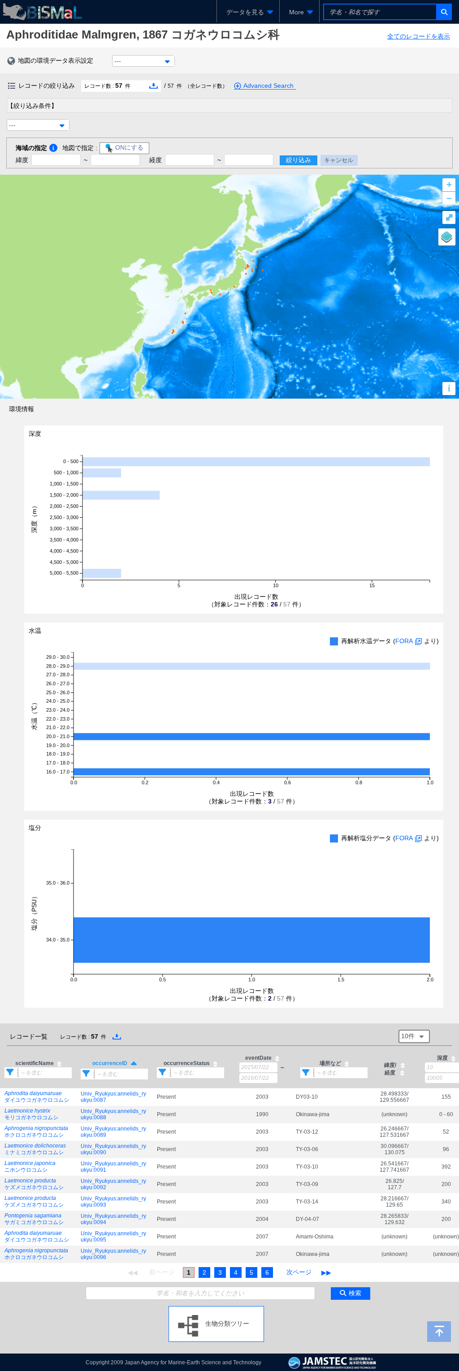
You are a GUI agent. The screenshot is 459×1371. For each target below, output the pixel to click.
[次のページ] (299, 1272)
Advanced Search (268, 85)
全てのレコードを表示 (418, 36)
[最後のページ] (326, 1272)
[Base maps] (446, 236)
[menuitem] (248, 12)
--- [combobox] (117, 60)
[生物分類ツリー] (216, 1309)
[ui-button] (443, 11)
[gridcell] (38, 1097)
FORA (404, 641)
